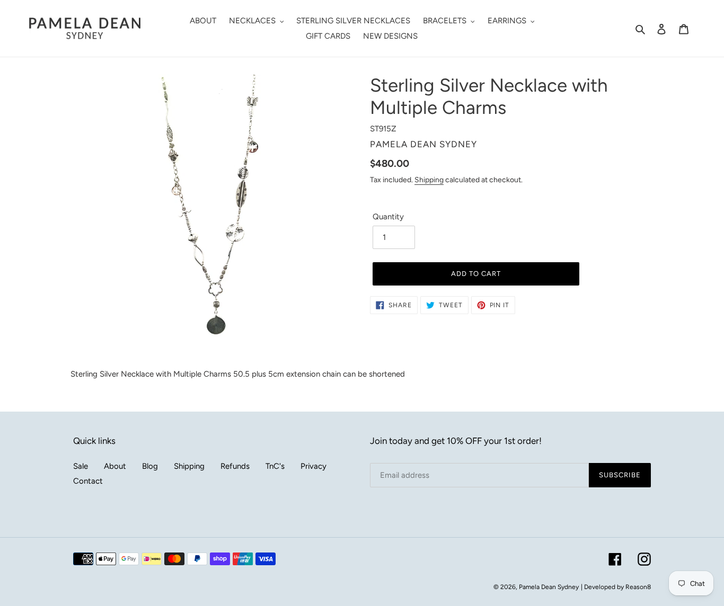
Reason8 (638, 587)
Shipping (429, 179)
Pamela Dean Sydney (549, 587)
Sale (80, 466)
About (115, 466)
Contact (88, 481)
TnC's (275, 466)
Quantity (388, 216)
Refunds (235, 466)
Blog (150, 466)
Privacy (313, 466)
